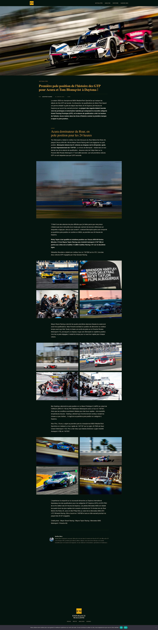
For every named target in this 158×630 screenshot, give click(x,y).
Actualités (99, 3)
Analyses (82, 621)
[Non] (156, 627)
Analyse (107, 3)
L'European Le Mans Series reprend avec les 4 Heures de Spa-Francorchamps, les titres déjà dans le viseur (45, 595)
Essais (69, 621)
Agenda (88, 621)
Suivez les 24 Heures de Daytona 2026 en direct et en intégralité (77, 593)
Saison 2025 (124, 3)
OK (121, 627)
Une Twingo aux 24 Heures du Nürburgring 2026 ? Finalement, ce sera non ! (111, 594)
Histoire (115, 3)
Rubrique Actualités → (121, 559)
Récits (75, 621)
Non (126, 627)
